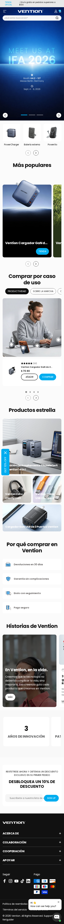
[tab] (17, 291)
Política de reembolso (15, 904)
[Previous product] (28, 264)
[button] (47, 377)
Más (10, 697)
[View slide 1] (26, 392)
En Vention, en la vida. (26, 670)
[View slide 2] (30, 392)
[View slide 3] (34, 392)
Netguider (8, 919)
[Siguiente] (58, 115)
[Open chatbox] (56, 917)
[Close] (5, 452)
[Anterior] (5, 115)
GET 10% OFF (5, 465)
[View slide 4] (38, 392)
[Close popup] (58, 902)
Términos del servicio (15, 909)
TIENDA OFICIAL (8, 3)
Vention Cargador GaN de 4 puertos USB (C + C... (36, 367)
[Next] (36, 397)
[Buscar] (57, 18)
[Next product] (36, 264)
